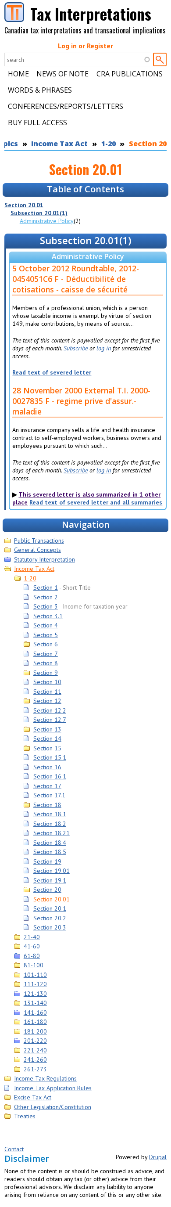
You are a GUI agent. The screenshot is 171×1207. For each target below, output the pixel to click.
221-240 (35, 1050)
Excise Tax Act (32, 1097)
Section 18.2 (49, 824)
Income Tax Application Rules (53, 1088)
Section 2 (45, 597)
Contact (14, 1149)
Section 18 (47, 805)
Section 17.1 (49, 795)
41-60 (32, 946)
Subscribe (76, 348)
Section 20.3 (49, 927)
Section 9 (45, 673)
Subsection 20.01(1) (39, 213)
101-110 (35, 975)
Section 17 (47, 786)
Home (18, 74)
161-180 (35, 1022)
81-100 (33, 965)
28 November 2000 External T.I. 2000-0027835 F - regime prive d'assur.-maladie (81, 401)
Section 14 (47, 738)
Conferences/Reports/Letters (65, 106)
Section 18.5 (49, 852)
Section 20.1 (49, 908)
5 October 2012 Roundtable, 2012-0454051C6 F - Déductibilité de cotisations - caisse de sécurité (75, 279)
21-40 (32, 937)
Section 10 (47, 682)
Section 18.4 (49, 843)
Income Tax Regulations (45, 1078)
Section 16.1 (49, 776)
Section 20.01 (23, 205)
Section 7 (45, 654)
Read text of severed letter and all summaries (95, 502)
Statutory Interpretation (44, 559)
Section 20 (47, 890)
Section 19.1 (49, 880)
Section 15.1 (49, 757)
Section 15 (47, 748)
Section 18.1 (49, 814)
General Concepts (37, 550)
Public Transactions (39, 540)
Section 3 (45, 606)
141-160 (35, 1012)
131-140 (35, 1003)
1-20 (108, 143)
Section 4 (45, 625)
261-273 (35, 1069)
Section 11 (47, 691)
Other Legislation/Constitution (52, 1107)
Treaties (25, 1116)
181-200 (35, 1031)
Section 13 (47, 729)
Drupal (158, 1157)
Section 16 (47, 767)
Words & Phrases (40, 90)
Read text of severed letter (51, 372)
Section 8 (45, 663)
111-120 (35, 984)
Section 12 (47, 701)
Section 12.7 (49, 720)
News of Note (62, 74)
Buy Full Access (37, 122)
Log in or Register (85, 45)
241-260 (35, 1059)
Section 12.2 (49, 710)
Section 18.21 (51, 833)
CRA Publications (129, 74)
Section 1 (45, 587)
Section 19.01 (51, 871)
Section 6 (45, 644)
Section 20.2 (49, 918)
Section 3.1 (48, 616)
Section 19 (47, 861)
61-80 (32, 956)
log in (103, 348)
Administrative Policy (47, 221)
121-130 (35, 994)
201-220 (35, 1041)
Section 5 (45, 635)
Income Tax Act (59, 143)
